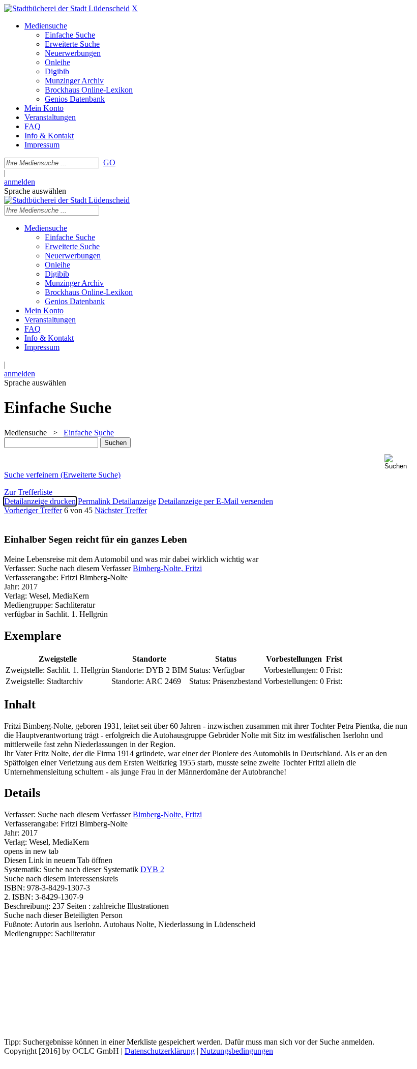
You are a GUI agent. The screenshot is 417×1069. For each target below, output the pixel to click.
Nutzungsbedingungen (236, 1051)
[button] (398, 462)
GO (109, 162)
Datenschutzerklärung (160, 1051)
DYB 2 (152, 869)
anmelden (19, 181)
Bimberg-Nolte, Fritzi (167, 568)
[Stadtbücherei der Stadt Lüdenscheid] (67, 8)
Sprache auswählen (35, 191)
